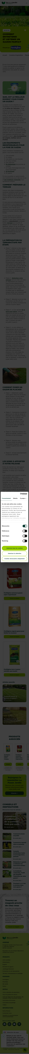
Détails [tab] (15, 498)
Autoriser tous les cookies (14, 548)
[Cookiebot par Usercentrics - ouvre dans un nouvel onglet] (20, 494)
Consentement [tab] (6, 498)
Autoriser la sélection (14, 553)
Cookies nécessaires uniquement (14, 558)
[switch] (25, 531)
